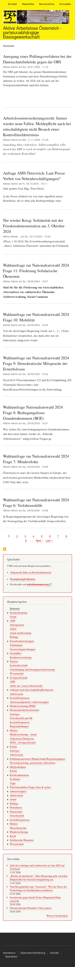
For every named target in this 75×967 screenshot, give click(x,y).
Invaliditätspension (19, 698)
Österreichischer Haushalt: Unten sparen (30, 908)
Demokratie (16, 807)
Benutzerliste (46, 4)
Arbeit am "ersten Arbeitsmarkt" (26, 685)
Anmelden (65, 4)
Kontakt (12, 4)
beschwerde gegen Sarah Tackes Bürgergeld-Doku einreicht (35, 899)
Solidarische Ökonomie (22, 840)
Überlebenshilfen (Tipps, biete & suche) (30, 787)
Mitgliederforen (18, 767)
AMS (12, 620)
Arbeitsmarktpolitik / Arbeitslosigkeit (29, 702)
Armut (13, 799)
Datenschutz (16, 811)
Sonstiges (15, 714)
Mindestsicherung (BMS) (23, 706)
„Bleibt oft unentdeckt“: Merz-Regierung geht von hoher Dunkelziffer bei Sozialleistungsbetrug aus (39, 877)
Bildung (14, 637)
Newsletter (28, 4)
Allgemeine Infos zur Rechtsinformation (30, 572)
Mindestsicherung (19, 832)
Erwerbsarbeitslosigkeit (22, 641)
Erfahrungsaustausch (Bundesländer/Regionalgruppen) (37, 759)
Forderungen (16, 645)
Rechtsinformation (19, 775)
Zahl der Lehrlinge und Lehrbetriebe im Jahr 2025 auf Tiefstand (37, 867)
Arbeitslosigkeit (18, 791)
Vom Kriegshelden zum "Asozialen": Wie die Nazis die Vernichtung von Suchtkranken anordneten (38, 888)
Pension (14, 661)
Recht (13, 836)
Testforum (15, 779)
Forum (13, 616)
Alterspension (17, 625)
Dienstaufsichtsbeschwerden (24, 710)
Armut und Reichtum (20, 633)
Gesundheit (15, 653)
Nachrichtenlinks (18, 612)
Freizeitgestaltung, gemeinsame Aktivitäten (32, 763)
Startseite (15, 608)
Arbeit (13, 629)
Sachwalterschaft (19, 665)
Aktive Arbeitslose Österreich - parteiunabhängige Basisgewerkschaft (32, 32)
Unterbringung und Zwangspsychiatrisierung (32, 669)
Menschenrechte (18, 828)
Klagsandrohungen (19, 726)
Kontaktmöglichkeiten (22, 579)
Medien (14, 730)
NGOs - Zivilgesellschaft (23, 742)
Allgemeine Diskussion (22, 738)
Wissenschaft (17, 673)
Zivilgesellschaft (18, 677)
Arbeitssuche (16, 694)
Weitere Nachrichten (57, 915)
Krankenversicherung (20, 657)
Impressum (9, 952)
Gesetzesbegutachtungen (22, 649)
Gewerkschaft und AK (21, 718)
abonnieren (4, 549)
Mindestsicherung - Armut (23, 734)
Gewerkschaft (17, 815)
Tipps (13, 783)
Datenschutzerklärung (32, 952)
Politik (13, 746)
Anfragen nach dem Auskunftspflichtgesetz (32, 689)
